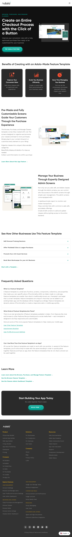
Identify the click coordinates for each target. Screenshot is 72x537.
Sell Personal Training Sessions (14, 241)
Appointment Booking (11, 328)
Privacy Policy (30, 457)
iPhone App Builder (8, 435)
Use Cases (29, 444)
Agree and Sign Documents (34, 514)
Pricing (5, 452)
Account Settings (8, 488)
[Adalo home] (6, 3)
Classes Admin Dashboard (10, 513)
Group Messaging (31, 505)
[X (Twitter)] (25, 527)
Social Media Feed (31, 499)
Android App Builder (9, 438)
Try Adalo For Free (12, 49)
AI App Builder (7, 444)
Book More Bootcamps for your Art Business (19, 260)
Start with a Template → (9, 267)
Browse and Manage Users (11, 490)
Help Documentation (55, 435)
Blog (27, 455)
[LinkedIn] (38, 527)
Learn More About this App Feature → (14, 161)
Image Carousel (30, 496)
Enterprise (6, 449)
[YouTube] (42, 527)
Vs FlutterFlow (7, 466)
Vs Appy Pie (6, 477)
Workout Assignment (32, 487)
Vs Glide (5, 469)
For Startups (29, 441)
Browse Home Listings (9, 511)
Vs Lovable (6, 474)
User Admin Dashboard (10, 496)
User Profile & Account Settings (14, 332)
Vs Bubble (6, 463)
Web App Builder (8, 441)
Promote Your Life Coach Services (15, 254)
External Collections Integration (35, 517)
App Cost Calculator (55, 446)
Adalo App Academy (55, 438)
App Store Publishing (9, 446)
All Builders (6, 460)
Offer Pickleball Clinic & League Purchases (18, 247)
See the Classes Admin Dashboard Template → (17, 381)
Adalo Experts (53, 444)
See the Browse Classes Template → (14, 378)
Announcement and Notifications (36, 493)
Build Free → (36, 407)
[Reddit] (46, 527)
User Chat (29, 508)
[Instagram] (29, 527)
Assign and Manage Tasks (33, 484)
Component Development (56, 452)
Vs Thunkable (7, 472)
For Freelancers (30, 438)
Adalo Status (53, 458)
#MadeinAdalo (53, 455)
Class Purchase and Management (13, 502)
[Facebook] (33, 527)
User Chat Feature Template (13, 325)
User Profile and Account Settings (13, 493)
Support (51, 449)
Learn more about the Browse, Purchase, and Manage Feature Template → (27, 375)
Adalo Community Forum (56, 441)
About (27, 452)
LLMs (27, 460)
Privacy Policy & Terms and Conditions (36, 532)
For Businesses (30, 435)
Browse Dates (7, 508)
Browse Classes (7, 505)
